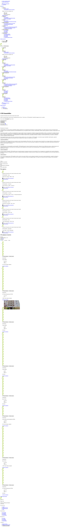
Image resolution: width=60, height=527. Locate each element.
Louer (3, 509)
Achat (9, 240)
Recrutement (4, 4)
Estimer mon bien (4, 15)
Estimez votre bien (5, 507)
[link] (5, 178)
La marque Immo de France (8, 37)
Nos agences (6, 36)
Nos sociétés (6, 35)
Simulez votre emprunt (7, 65)
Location (5, 240)
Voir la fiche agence (5, 179)
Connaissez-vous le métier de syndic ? (9, 27)
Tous (2, 240)
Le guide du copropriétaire (8, 28)
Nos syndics (4, 514)
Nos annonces (6, 17)
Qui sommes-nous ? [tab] (3, 120)
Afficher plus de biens (3, 496)
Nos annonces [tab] (3, 122)
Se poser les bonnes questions (8, 24)
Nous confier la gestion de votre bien (9, 23)
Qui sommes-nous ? (7, 97)
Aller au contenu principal (6, 1)
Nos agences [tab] (2, 121)
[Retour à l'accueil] (2, 6)
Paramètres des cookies (6, 525)
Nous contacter (4, 520)
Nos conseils (6, 25)
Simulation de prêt (5, 508)
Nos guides (5, 31)
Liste (3, 238)
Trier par (1, 236)
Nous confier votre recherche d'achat (9, 18)
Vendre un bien (6, 8)
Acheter (3, 506)
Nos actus (3, 518)
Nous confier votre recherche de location (10, 21)
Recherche (2, 239)
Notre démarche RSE (7, 34)
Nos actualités (6, 30)
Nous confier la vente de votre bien (9, 9)
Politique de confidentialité (6, 524)
